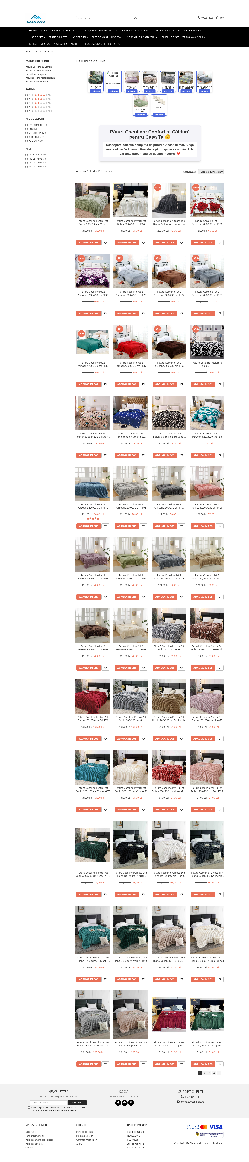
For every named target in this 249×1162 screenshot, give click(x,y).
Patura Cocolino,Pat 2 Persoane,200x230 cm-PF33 (92, 293)
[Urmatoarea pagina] (219, 1073)
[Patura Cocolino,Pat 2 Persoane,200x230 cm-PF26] (207, 200)
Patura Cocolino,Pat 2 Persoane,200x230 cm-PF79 (131, 293)
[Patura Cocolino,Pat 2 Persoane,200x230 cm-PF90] (169, 342)
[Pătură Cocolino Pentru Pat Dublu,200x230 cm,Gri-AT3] (92, 696)
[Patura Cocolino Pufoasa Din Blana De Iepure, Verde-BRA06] (130, 930)
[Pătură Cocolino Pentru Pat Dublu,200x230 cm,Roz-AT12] (207, 767)
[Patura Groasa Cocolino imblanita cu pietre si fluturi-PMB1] (92, 413)
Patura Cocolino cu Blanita (38, 66)
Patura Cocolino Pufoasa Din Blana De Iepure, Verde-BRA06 (131, 959)
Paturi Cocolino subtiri (36, 81)
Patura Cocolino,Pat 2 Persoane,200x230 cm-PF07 (169, 506)
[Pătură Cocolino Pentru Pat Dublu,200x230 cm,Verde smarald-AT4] (92, 200)
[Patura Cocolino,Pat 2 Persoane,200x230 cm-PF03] (169, 554)
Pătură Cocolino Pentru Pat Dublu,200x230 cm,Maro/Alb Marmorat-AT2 (207, 648)
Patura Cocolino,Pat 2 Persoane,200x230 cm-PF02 (207, 577)
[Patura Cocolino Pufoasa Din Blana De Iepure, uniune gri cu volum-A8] (169, 200)
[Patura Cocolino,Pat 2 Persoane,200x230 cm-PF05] (92, 554)
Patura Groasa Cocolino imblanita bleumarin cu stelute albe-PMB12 (131, 435)
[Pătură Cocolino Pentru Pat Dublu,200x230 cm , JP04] (130, 200)
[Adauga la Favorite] (105, 242)
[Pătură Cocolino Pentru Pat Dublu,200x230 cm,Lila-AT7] (207, 696)
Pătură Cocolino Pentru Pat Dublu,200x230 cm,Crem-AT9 (131, 789)
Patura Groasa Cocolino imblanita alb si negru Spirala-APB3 (169, 435)
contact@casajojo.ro (192, 1101)
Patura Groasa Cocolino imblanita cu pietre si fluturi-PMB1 (92, 435)
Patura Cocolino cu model (38, 70)
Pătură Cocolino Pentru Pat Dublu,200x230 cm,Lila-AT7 (207, 718)
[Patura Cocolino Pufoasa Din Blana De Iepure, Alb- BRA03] (169, 845)
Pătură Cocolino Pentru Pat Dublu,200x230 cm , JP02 (207, 1044)
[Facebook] (118, 1103)
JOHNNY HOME (36, 132)
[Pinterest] (125, 1103)
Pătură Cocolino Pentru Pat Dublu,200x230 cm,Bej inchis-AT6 (169, 718)
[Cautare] (136, 18)
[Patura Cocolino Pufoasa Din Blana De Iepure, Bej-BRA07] (169, 930)
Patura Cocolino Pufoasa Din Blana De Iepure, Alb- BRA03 (169, 874)
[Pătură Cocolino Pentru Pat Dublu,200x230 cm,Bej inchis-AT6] (169, 696)
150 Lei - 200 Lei (36, 162)
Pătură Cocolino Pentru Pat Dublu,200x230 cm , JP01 (169, 1044)
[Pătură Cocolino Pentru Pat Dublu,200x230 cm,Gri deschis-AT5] (130, 696)
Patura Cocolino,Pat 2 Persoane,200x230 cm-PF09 (131, 648)
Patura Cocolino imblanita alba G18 (207, 364)
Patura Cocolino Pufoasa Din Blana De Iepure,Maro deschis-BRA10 (131, 1044)
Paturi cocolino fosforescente (40, 77)
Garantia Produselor (86, 1139)
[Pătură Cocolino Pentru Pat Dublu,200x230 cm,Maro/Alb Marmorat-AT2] (207, 625)
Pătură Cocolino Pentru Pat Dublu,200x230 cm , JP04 (131, 222)
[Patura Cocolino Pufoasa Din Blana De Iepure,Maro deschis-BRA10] (130, 1014)
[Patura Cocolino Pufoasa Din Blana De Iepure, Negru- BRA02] (130, 845)
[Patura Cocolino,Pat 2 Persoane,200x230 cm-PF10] (92, 484)
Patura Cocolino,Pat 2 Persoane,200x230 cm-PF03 (169, 577)
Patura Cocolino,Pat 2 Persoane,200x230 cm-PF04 (131, 577)
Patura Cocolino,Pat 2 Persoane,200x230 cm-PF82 (169, 293)
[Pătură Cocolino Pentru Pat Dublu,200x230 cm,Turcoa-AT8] (92, 767)
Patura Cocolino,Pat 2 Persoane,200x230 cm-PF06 (207, 506)
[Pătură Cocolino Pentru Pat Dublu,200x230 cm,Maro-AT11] (169, 767)
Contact (29, 1147)
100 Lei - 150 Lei (36, 158)
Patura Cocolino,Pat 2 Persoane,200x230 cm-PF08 (131, 506)
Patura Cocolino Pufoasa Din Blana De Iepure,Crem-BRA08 (207, 959)
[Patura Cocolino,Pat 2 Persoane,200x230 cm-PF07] (169, 483)
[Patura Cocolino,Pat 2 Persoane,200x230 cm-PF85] (92, 342)
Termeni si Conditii (34, 1135)
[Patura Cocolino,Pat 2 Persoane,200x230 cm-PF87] (130, 342)
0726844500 (192, 1097)
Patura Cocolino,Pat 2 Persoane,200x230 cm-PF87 (131, 364)
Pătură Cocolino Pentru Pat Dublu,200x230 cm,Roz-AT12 (207, 789)
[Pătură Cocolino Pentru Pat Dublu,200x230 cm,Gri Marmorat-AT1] (169, 625)
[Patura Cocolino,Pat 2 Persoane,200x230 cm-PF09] (130, 625)
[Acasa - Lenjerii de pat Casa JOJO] (42, 19)
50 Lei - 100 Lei (35, 154)
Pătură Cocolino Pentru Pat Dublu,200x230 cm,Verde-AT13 (92, 874)
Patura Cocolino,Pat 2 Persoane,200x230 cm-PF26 (207, 222)
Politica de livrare (34, 1143)
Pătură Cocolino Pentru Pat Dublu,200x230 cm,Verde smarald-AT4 (93, 222)
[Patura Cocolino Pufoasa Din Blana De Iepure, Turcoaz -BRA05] (92, 930)
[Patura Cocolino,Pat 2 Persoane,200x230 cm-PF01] (92, 625)
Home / (29, 51)
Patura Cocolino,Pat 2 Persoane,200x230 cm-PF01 (92, 648)
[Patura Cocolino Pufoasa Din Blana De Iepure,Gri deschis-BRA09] (92, 1014)
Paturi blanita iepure (35, 74)
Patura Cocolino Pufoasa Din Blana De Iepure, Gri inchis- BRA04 (207, 874)
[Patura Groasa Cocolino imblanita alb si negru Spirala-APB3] (169, 413)
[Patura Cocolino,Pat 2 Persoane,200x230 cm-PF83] (207, 271)
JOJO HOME (34, 136)
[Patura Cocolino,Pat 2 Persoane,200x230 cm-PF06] (207, 483)
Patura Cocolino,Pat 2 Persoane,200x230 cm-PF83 (207, 293)
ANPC (79, 1143)
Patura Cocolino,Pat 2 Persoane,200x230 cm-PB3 (207, 435)
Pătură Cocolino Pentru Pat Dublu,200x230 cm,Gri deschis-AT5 (131, 718)
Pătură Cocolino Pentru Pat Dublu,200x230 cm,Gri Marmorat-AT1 (169, 648)
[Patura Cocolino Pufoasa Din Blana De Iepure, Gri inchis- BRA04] (207, 845)
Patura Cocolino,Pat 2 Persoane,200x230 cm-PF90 (169, 364)
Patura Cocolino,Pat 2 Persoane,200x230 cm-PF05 (92, 577)
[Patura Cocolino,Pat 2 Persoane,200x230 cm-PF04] (130, 554)
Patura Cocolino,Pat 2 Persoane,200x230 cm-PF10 (92, 506)
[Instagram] (131, 1103)
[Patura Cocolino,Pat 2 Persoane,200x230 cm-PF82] (169, 271)
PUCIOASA (33, 140)
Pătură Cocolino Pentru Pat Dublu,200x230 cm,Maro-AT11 (169, 789)
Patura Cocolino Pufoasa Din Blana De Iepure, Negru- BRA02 (131, 874)
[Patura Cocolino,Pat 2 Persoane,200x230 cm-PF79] (130, 271)
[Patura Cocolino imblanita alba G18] (207, 342)
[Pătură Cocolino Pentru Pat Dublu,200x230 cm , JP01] (169, 1014)
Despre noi (30, 1131)
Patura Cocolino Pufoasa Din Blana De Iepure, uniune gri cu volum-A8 (169, 222)
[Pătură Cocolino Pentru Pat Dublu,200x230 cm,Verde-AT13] (92, 845)
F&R (30, 128)
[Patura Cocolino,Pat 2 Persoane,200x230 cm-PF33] (92, 271)
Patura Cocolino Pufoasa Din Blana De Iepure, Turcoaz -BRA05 (93, 959)
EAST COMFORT (36, 124)
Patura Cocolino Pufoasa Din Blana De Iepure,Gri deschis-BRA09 (93, 1044)
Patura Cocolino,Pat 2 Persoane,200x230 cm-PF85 (92, 364)
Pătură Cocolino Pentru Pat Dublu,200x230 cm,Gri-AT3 (93, 718)
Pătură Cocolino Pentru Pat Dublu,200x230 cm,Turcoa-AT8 (93, 789)
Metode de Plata (84, 1131)
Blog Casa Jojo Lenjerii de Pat (102, 44)
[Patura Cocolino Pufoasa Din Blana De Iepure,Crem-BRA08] (207, 930)
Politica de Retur (84, 1135)
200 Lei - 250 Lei (36, 166)
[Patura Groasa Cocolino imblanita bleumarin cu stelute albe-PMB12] (130, 413)
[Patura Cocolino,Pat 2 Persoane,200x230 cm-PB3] (207, 413)
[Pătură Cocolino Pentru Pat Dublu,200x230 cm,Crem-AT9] (130, 767)
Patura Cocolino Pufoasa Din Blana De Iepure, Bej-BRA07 (169, 959)
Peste (31, 95)
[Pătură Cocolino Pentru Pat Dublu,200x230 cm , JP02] (207, 1014)
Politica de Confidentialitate (62, 1110)
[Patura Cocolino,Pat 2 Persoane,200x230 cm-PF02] (207, 554)
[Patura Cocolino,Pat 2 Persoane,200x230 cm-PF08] (130, 483)
